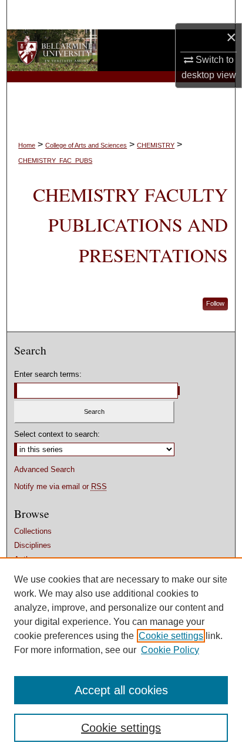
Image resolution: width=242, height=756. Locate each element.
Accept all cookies (121, 690)
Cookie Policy (170, 650)
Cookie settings (171, 636)
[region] (121, 656)
